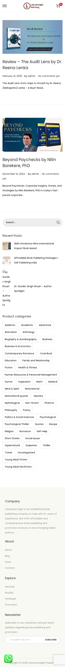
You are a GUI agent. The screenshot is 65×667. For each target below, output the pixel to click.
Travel (8, 452)
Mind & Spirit (12, 388)
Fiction (8, 367)
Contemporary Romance (19, 353)
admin (31, 76)
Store (8, 562)
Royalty (9, 592)
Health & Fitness (27, 367)
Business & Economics (18, 346)
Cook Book (46, 353)
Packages (10, 598)
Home (8, 550)
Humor (9, 381)
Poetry (26, 410)
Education (10, 360)
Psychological (48, 417)
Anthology (28, 332)
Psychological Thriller (17, 424)
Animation (11, 332)
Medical (52, 381)
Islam (39, 381)
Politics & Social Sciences (19, 417)
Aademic (10, 325)
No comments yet (49, 76)
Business (47, 339)
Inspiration (24, 381)
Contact (10, 568)
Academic (27, 325)
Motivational (32, 388)
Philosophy (11, 410)
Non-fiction (32, 403)
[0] (58, 6)
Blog (7, 556)
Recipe (53, 424)
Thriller (46, 445)
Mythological (12, 403)
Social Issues (32, 438)
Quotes (39, 424)
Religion (9, 431)
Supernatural (12, 445)
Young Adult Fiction (16, 459)
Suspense (31, 445)
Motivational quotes (16, 396)
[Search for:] (32, 222)
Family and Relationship (36, 360)
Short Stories (12, 438)
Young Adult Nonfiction (18, 466)
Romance (25, 431)
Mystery (38, 396)
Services (10, 586)
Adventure (45, 325)
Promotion (11, 604)
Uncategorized (26, 452)
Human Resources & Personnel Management (31, 374)
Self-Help (42, 431)
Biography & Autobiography (21, 339)
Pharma (49, 403)
